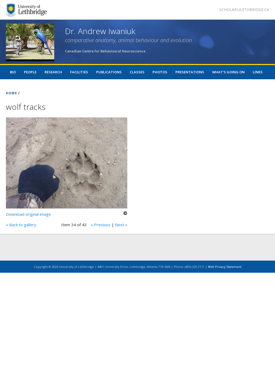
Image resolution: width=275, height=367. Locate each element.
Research (53, 72)
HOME (11, 93)
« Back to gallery (21, 224)
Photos (160, 72)
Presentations (189, 72)
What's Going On (228, 72)
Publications (109, 72)
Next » (121, 224)
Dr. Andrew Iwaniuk (100, 31)
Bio (13, 72)
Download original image (28, 214)
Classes (137, 72)
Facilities (79, 72)
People (30, 72)
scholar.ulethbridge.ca (244, 9)
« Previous (100, 224)
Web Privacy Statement (224, 267)
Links (258, 72)
